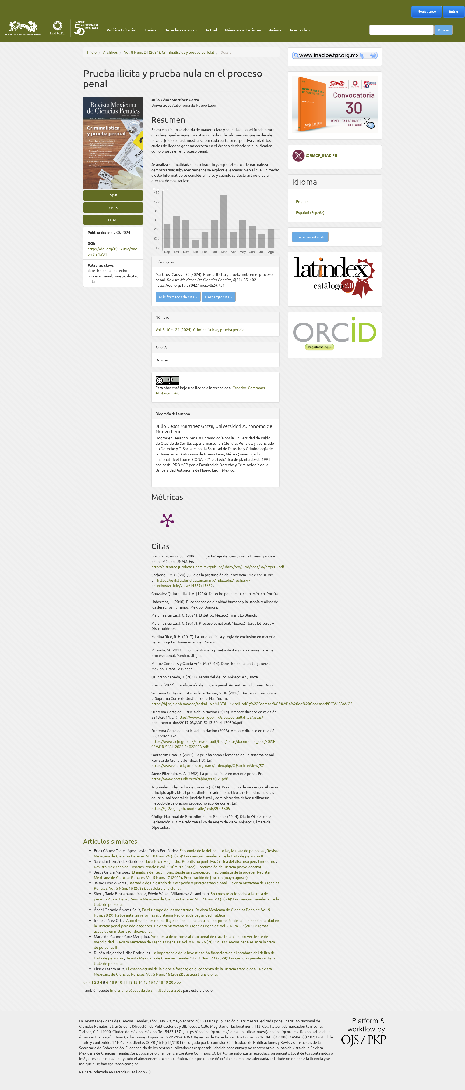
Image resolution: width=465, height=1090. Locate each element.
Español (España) (310, 212)
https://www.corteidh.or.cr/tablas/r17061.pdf (189, 778)
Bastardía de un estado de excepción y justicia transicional (178, 882)
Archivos (110, 52)
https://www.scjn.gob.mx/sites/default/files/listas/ (220, 717)
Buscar (443, 29)
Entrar (454, 11)
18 (161, 982)
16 (151, 982)
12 (130, 982)
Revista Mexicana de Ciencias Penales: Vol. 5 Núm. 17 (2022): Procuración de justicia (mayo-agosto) (177, 866)
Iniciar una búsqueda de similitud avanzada (146, 990)
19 (166, 982)
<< (85, 982)
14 (140, 982)
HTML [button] (113, 219)
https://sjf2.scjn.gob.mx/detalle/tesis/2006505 (190, 808)
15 (145, 982)
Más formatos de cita (177, 296)
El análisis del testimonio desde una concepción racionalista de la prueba (193, 872)
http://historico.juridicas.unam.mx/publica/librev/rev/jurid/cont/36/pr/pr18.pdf (217, 566)
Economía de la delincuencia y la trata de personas (222, 850)
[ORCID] (335, 333)
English (302, 201)
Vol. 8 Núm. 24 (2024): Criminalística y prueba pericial (169, 52)
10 (120, 982)
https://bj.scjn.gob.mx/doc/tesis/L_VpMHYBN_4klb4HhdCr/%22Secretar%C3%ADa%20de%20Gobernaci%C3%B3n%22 (252, 703)
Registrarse (427, 11)
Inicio (92, 52)
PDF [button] (113, 195)
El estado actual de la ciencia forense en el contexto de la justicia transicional (192, 968)
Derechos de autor (180, 29)
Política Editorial (121, 29)
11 (125, 982)
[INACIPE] (335, 54)
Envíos (150, 29)
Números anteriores (243, 29)
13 (135, 982)
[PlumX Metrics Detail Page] (167, 520)
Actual (211, 29)
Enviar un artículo (310, 236)
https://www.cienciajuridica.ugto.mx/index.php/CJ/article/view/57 (207, 765)
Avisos (275, 29)
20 (171, 982)
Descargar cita (217, 296)
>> (179, 982)
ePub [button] (113, 207)
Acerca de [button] (298, 29)
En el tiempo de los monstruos (168, 909)
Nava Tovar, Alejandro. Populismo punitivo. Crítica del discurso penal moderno (210, 861)
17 (156, 982)
